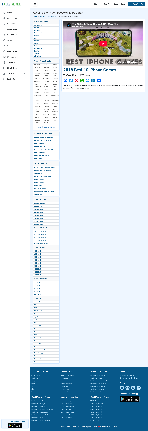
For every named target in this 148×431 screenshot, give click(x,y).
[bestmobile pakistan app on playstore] (133, 399)
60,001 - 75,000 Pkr (96, 404)
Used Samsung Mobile (68, 401)
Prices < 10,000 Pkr (96, 420)
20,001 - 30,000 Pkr (96, 415)
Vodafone (46, 87)
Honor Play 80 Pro (40, 152)
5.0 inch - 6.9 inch (40, 234)
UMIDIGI (55, 117)
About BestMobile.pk (67, 375)
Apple (46, 65)
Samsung (37, 65)
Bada (35, 341)
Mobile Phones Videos (48, 16)
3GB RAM (37, 257)
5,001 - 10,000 (39, 221)
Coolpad (55, 112)
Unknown (37, 329)
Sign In (96, 4)
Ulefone (46, 92)
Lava (55, 106)
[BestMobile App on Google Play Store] (15, 425)
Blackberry (38, 305)
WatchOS (37, 335)
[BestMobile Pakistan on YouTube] (139, 388)
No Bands (37, 294)
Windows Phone (39, 311)
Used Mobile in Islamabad (39, 401)
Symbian (37, 317)
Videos (63, 381)
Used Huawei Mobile (67, 412)
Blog (32, 389)
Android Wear (38, 344)
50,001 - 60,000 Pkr (96, 406)
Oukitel (37, 106)
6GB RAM (37, 263)
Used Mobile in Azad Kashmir (40, 415)
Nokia (55, 67)
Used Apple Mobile (67, 404)
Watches (34, 386)
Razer (46, 103)
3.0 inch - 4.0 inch (40, 240)
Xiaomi (55, 65)
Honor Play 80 (39, 143)
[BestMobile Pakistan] (11, 4)
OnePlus (37, 78)
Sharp (37, 92)
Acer (37, 101)
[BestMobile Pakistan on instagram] (127, 388)
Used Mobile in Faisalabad (98, 386)
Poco (46, 95)
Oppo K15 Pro (39, 194)
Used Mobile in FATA (37, 417)
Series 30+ (38, 326)
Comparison (35, 381)
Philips (55, 120)
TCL (55, 87)
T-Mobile (37, 112)
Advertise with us (66, 383)
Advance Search (47, 127)
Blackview (55, 101)
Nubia (46, 98)
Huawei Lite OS (39, 338)
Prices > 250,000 (39, 203)
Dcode (37, 120)
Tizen (36, 323)
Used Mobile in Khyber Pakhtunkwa (42, 409)
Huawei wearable (40, 350)
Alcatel (55, 81)
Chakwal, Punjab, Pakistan (129, 378)
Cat (37, 109)
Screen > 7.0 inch (40, 231)
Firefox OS (37, 314)
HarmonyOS (38, 359)
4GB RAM (37, 260)
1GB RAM (37, 251)
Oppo (46, 76)
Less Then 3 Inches (41, 243)
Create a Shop (119, 4)
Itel (55, 92)
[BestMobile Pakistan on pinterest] (133, 388)
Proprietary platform (41, 353)
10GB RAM (38, 269)
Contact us (64, 386)
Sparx (55, 114)
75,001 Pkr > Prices (96, 401)
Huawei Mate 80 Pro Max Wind (44, 137)
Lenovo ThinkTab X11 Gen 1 (43, 140)
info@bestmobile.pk (127, 375)
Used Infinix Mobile (67, 415)
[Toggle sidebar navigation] (35, 4)
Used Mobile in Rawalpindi (98, 381)
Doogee (46, 109)
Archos (46, 101)
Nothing (37, 98)
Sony (46, 70)
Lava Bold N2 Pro (40, 188)
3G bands (37, 285)
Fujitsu (46, 120)
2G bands (37, 282)
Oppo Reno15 (38, 173)
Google (55, 78)
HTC (37, 70)
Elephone (55, 98)
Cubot (55, 109)
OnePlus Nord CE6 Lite (42, 155)
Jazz (46, 89)
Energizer (46, 114)
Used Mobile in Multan (97, 389)
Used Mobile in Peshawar (98, 383)
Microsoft (37, 87)
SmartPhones (35, 375)
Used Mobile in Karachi (97, 375)
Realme (55, 73)
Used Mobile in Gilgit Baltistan (41, 420)
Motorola (46, 78)
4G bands (37, 288)
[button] (15, 73)
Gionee (46, 123)
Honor (37, 67)
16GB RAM (38, 275)
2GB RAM (37, 254)
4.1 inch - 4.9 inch (40, 237)
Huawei (46, 67)
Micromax (37, 95)
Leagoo (46, 106)
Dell (37, 123)
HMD (46, 117)
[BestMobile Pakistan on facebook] (122, 388)
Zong (37, 89)
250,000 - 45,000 (39, 206)
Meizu (37, 84)
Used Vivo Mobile (66, 417)
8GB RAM (37, 266)
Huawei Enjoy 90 (39, 146)
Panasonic (55, 103)
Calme (37, 117)
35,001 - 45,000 (39, 209)
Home (35, 16)
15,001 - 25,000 (39, 215)
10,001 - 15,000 (39, 218)
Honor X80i (38, 158)
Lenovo (46, 81)
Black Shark (55, 95)
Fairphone (46, 112)
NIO (37, 114)
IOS (35, 308)
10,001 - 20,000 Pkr (96, 417)
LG (55, 70)
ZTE (46, 84)
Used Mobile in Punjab (38, 404)
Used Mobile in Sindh (38, 406)
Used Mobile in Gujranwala (98, 392)
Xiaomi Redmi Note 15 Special (44, 191)
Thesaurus (64, 378)
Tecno (37, 76)
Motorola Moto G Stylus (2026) (44, 149)
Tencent (37, 347)
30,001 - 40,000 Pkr (96, 412)
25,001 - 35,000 (39, 212)
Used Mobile (35, 378)
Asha (36, 320)
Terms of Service (66, 392)
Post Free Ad (138, 4)
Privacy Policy (65, 389)
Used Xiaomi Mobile (67, 406)
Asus (55, 84)
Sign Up (107, 4)
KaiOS (36, 332)
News (33, 392)
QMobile (46, 73)
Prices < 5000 (38, 224)
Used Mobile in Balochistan (40, 412)
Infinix (37, 73)
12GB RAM (38, 272)
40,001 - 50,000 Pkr (96, 409)
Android (37, 302)
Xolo (37, 103)
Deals (33, 383)
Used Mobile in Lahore (97, 378)
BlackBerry (37, 81)
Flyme (36, 362)
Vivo (55, 76)
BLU (55, 89)
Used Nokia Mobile (67, 409)
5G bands (37, 291)
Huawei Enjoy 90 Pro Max (42, 170)
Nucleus (37, 356)
